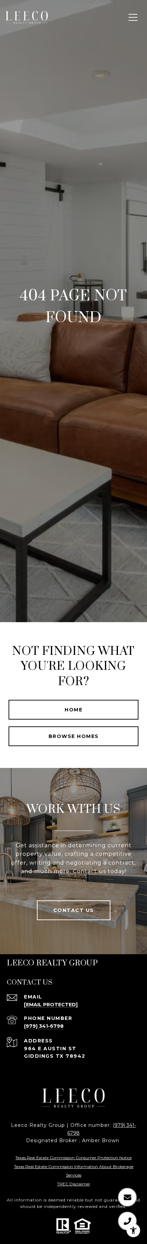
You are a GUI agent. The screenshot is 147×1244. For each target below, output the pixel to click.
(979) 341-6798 (44, 1026)
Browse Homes (74, 736)
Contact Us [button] (73, 910)
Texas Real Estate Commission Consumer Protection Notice (73, 1157)
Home (73, 710)
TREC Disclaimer (73, 1183)
